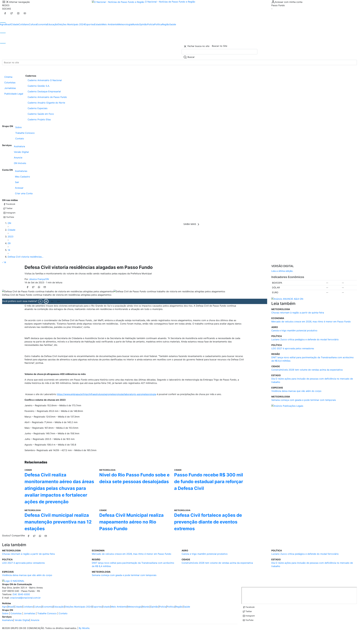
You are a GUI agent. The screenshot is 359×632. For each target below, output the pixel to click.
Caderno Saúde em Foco (41, 113)
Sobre (18, 127)
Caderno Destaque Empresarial (44, 91)
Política (158, 24)
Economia (42, 24)
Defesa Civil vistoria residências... (25, 256)
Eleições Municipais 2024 (71, 24)
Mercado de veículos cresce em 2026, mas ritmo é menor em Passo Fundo (311, 321)
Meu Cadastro (22, 176)
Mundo (135, 24)
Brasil (8, 24)
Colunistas (9, 82)
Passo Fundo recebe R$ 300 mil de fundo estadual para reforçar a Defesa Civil (208, 481)
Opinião (143, 24)
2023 (10, 236)
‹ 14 (4, 262)
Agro (2, 24)
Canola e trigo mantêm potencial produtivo (294, 330)
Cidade (15, 24)
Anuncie (18, 157)
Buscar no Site (219, 46)
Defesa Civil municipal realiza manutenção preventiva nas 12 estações (58, 521)
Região (165, 24)
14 (9, 250)
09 (9, 243)
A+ (58, 301)
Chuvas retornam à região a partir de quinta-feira (297, 312)
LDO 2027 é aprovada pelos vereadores (292, 348)
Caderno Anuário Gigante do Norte (46, 102)
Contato (19, 138)
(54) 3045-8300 (21, 594)
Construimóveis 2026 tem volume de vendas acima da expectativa (307, 369)
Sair (17, 182)
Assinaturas (21, 171)
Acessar (19, 187)
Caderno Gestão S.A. (39, 85)
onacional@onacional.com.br (25, 597)
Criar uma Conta (24, 193)
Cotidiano (24, 24)
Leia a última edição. (282, 271)
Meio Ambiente (110, 24)
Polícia (150, 24)
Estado (98, 24)
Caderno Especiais (37, 108)
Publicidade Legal (13, 93)
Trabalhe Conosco (25, 132)
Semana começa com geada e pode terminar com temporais (303, 400)
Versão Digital (21, 152)
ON (9, 223)
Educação (52, 24)
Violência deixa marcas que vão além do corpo (296, 391)
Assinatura (19, 146)
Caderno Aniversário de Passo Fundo (47, 97)
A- (52, 301)
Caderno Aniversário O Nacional (45, 80)
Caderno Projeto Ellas (39, 119)
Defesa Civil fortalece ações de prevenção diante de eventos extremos (208, 521)
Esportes (89, 24)
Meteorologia (125, 24)
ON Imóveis (20, 163)
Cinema (8, 76)
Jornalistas (10, 88)
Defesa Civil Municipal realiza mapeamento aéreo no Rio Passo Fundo (131, 521)
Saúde (172, 24)
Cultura (33, 24)
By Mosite (84, 628)
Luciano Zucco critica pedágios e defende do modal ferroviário (305, 339)
